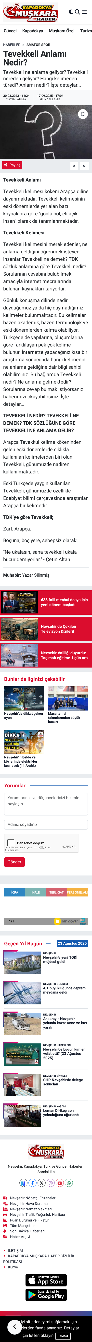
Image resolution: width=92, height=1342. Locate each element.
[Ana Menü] (84, 12)
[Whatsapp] (69, 1183)
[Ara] (77, 12)
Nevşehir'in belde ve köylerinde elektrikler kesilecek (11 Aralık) (20, 761)
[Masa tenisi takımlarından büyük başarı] (68, 698)
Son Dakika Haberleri (27, 1231)
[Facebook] (32, 1183)
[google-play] (46, 1295)
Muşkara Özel (62, 30)
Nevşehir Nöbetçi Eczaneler (32, 1198)
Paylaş (15, 165)
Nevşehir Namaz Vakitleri (31, 1209)
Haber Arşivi (20, 1237)
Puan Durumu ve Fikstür (29, 1220)
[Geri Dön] (14, 1327)
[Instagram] (51, 1183)
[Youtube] (60, 1183)
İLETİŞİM (15, 1250)
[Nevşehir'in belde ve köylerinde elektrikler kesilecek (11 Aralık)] (24, 741)
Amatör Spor (38, 45)
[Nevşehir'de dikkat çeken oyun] (24, 698)
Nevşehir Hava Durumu (29, 1203)
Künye (13, 1267)
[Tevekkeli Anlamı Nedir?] (46, 132)
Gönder (14, 861)
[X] (42, 1183)
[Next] (23, 1183)
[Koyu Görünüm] (71, 12)
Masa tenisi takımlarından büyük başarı (64, 718)
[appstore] (46, 1281)
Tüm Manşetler (22, 1225)
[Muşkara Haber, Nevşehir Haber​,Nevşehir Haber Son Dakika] (30, 12)
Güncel (10, 30)
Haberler (11, 45)
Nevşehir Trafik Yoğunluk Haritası (37, 1214)
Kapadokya (32, 30)
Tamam (63, 1336)
